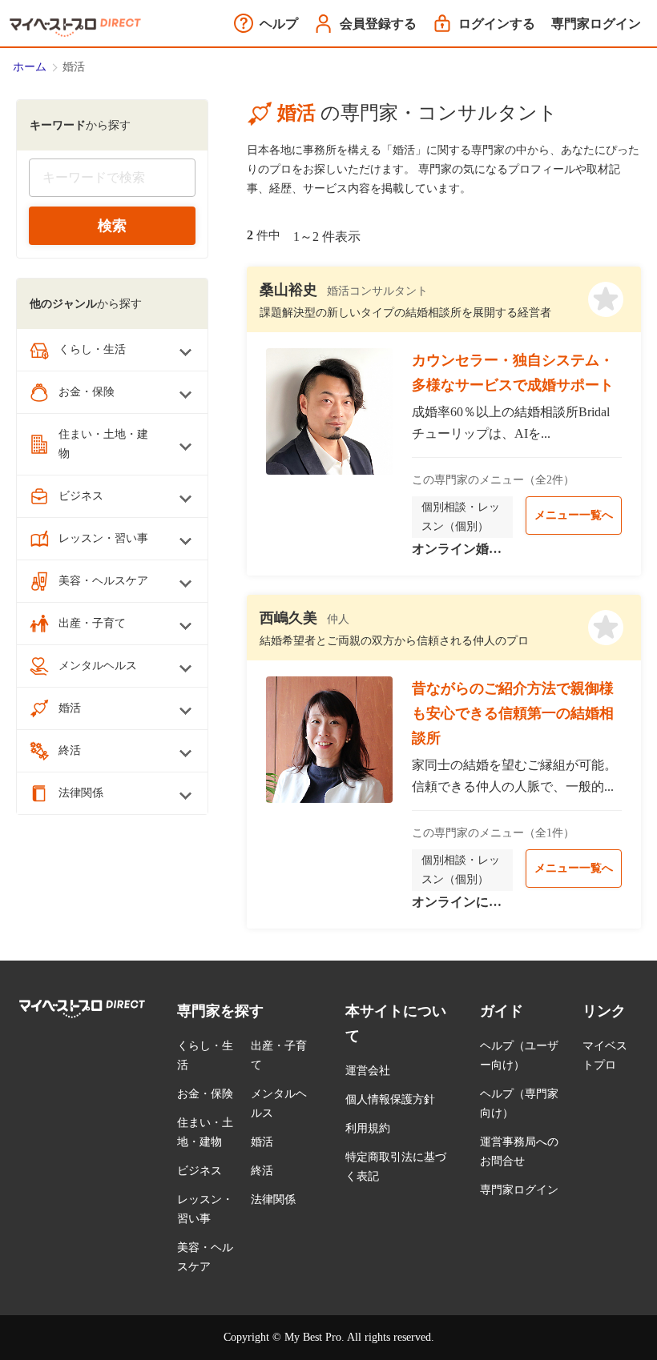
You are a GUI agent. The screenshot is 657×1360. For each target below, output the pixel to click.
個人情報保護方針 (390, 1099)
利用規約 (367, 1128)
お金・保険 (205, 1094)
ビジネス (199, 1171)
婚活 (262, 1142)
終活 (262, 1171)
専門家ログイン (519, 1190)
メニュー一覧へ (573, 515)
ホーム (29, 67)
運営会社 (367, 1071)
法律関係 (273, 1200)
